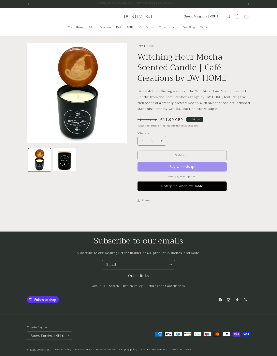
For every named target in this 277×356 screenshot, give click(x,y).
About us (98, 285)
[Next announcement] (248, 4)
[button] (168, 27)
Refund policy (63, 350)
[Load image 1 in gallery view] (39, 159)
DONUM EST (44, 350)
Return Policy (133, 285)
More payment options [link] (182, 176)
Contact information (153, 350)
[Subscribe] (170, 264)
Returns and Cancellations (166, 285)
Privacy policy (83, 350)
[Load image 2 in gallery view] (64, 159)
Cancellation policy (180, 350)
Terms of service (105, 350)
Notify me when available (182, 186)
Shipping (164, 126)
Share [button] (146, 200)
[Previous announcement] (28, 4)
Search (114, 285)
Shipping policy (128, 350)
